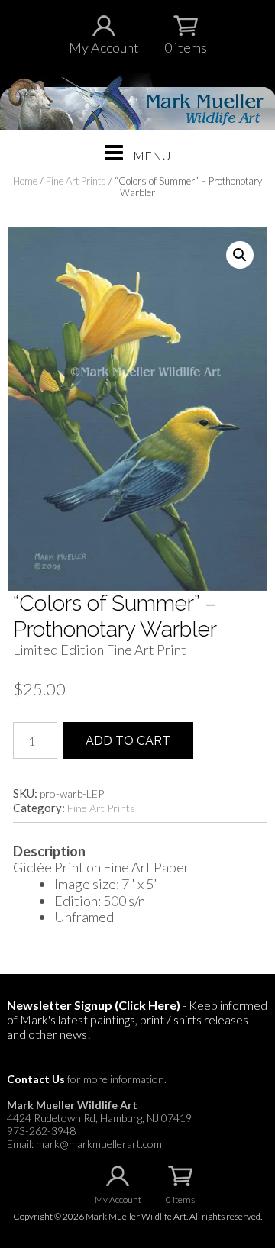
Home (25, 181)
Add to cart (128, 741)
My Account (104, 47)
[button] (240, 255)
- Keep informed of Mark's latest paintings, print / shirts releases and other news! (137, 1019)
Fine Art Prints (76, 181)
